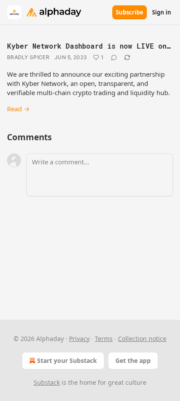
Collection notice (142, 338)
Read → (18, 108)
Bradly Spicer (28, 57)
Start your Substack (67, 360)
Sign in (161, 12)
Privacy (79, 338)
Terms (104, 338)
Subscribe (129, 12)
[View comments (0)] (114, 57)
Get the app (133, 360)
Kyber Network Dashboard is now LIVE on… (89, 45)
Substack (47, 382)
